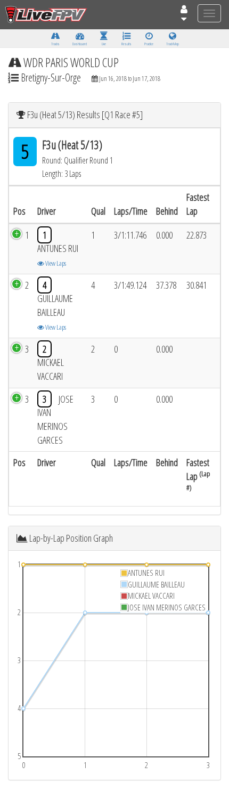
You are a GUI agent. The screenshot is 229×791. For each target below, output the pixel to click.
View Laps (55, 263)
